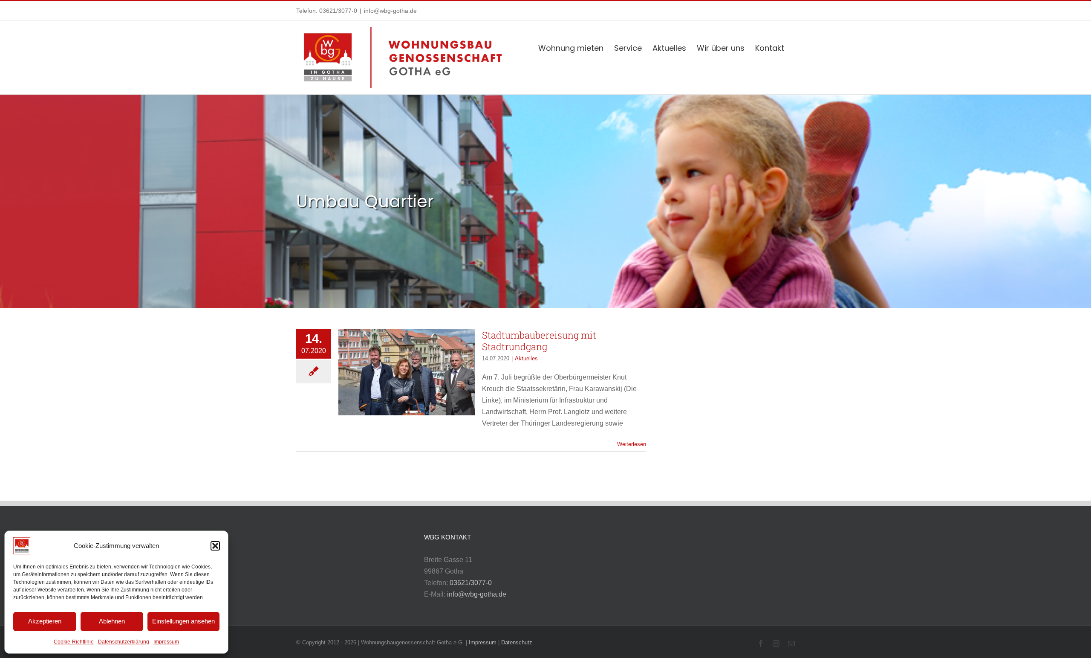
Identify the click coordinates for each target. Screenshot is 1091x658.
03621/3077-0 (338, 10)
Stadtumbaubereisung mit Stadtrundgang (539, 341)
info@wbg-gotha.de (390, 10)
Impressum (166, 642)
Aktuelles (526, 358)
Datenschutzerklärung (123, 642)
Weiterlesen (631, 444)
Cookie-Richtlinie (74, 642)
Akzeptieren (44, 621)
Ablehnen (112, 621)
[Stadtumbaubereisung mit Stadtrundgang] (406, 372)
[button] (215, 546)
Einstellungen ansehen (183, 621)
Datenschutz (516, 642)
